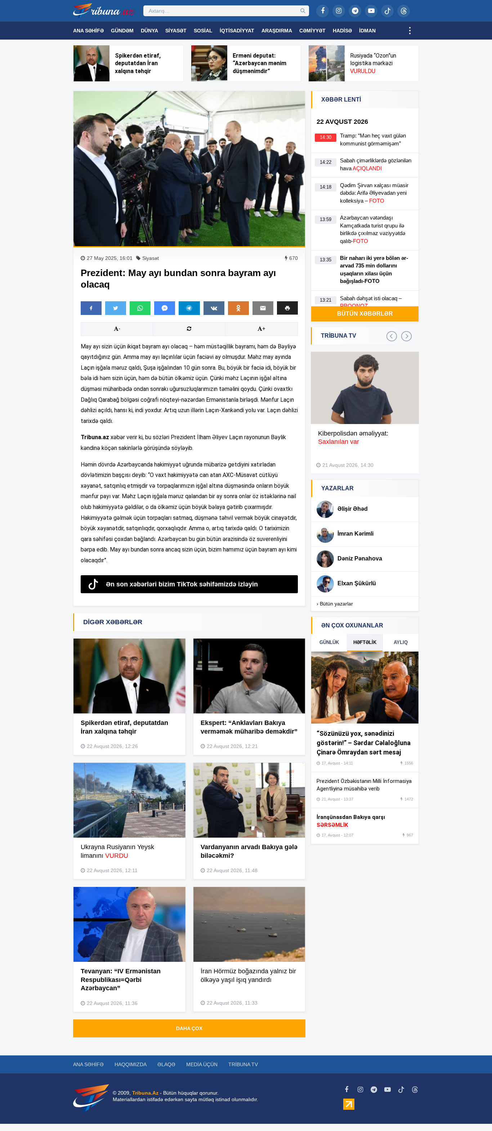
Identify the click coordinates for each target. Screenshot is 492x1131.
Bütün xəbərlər (365, 314)
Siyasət (176, 30)
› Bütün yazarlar (335, 604)
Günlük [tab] (329, 642)
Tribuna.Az (145, 1093)
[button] (287, 308)
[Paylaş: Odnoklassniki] (238, 308)
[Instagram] (338, 11)
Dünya (149, 30)
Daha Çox (189, 1028)
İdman (367, 30)
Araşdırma (276, 30)
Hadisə (342, 30)
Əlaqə (166, 1064)
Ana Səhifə (88, 30)
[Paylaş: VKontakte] (213, 308)
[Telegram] (355, 11)
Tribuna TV (243, 1064)
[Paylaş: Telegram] (189, 308)
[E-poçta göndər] (262, 308)
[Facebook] (322, 11)
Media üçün (202, 1064)
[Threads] (403, 11)
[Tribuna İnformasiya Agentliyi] (103, 11)
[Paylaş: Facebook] (91, 308)
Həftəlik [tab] (364, 642)
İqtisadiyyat (237, 30)
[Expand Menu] (410, 31)
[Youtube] (371, 11)
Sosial (203, 30)
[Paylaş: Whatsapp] (140, 308)
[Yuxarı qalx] (472, 1111)
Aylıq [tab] (401, 642)
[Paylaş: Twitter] (115, 308)
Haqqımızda (131, 1064)
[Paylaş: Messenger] (164, 308)
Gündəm (122, 30)
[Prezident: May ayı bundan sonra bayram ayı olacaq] (189, 168)
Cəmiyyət (312, 30)
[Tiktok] (387, 11)
